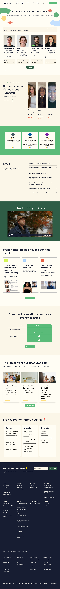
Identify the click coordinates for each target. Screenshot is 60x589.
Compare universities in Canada (21, 537)
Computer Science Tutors (35, 559)
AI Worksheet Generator (35, 503)
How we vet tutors (7, 494)
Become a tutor (38, 3)
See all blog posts (30, 405)
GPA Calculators (47, 485)
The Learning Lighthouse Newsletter (22, 504)
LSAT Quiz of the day (21, 509)
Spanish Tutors (6, 571)
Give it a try (53, 468)
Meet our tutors (6, 485)
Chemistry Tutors (6, 559)
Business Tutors (33, 557)
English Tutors (6, 562)
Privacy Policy (46, 583)
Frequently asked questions (22, 489)
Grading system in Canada (22, 507)
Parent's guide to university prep (22, 527)
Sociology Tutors (47, 569)
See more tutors (30, 346)
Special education (7, 518)
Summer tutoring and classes (9, 505)
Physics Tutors (6, 569)
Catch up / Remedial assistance (7, 516)
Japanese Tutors (20, 564)
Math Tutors (19, 566)
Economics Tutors (47, 559)
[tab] (4, 551)
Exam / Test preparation (8, 512)
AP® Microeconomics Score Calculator (48, 488)
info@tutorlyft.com (48, 505)
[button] (44, 3)
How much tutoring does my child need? (22, 531)
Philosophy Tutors (47, 566)
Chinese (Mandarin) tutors (22, 559)
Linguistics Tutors (47, 564)
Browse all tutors (30, 298)
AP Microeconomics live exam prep (23, 512)
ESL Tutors (19, 562)
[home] (8, 2)
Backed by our (15, 340)
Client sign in (19, 485)
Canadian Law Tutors (47, 557)
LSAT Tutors (5, 566)
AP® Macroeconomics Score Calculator (49, 492)
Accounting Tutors (7, 557)
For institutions (6, 510)
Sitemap (40, 583)
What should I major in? (21, 515)
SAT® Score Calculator (49, 495)
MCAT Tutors (33, 566)
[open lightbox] (32, 95)
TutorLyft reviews (6, 492)
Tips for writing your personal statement (23, 521)
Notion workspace (20, 517)
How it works (22, 3)
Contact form (47, 503)
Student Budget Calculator (49, 497)
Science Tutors (33, 569)
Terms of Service (54, 583)
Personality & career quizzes (23, 523)
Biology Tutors (20, 557)
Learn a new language (7, 508)
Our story (17, 3)
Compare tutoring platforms (8, 496)
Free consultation (6, 503)
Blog (33, 2)
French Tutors (46, 562)
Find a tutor (53, 3)
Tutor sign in (32, 485)
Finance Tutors (33, 562)
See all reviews (8, 100)
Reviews (28, 2)
